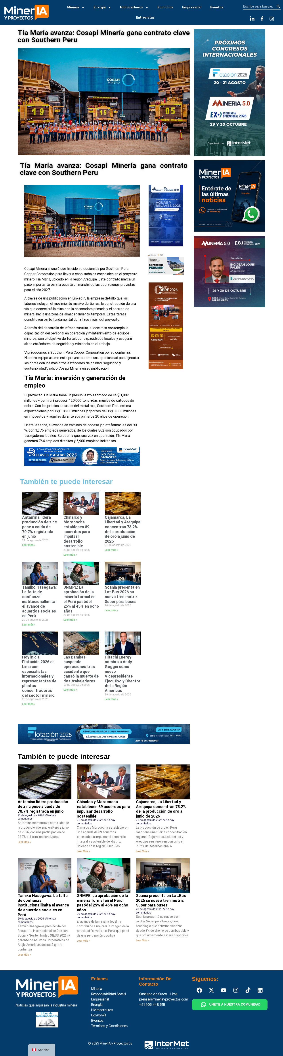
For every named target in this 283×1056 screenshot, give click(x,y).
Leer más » (29, 545)
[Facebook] (199, 990)
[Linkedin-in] (252, 18)
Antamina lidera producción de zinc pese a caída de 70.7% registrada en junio (39, 527)
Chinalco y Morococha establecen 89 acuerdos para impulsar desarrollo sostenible (76, 531)
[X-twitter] (211, 990)
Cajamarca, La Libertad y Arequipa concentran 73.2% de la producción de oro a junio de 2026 (122, 529)
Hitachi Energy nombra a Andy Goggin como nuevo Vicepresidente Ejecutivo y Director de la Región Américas (122, 674)
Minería (73, 7)
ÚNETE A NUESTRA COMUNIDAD (234, 1004)
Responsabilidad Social (108, 994)
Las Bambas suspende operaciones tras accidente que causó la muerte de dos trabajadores (81, 669)
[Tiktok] (248, 990)
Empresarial (191, 7)
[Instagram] (271, 18)
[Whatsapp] (203, 1004)
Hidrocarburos (131, 7)
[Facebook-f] (262, 18)
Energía (100, 7)
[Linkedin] (260, 990)
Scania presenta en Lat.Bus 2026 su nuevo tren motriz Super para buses (122, 594)
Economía (165, 7)
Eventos (216, 7)
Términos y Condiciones (109, 1025)
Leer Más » (24, 842)
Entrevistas (145, 17)
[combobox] (259, 6)
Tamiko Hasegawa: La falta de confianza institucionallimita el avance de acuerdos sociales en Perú (39, 601)
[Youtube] (223, 990)
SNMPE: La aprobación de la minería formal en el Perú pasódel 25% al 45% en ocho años (81, 599)
